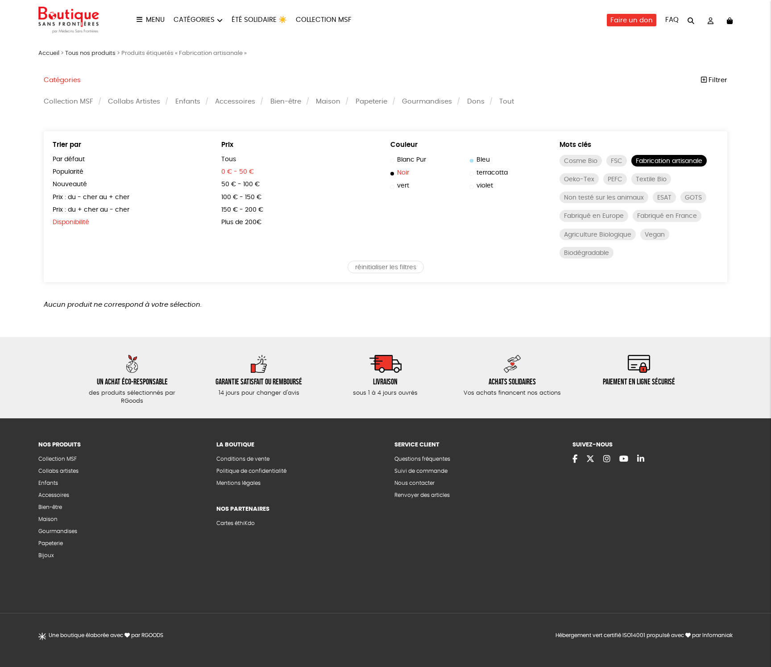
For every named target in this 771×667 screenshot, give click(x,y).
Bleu (483, 160)
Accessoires (235, 101)
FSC (616, 161)
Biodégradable (586, 253)
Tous (228, 159)
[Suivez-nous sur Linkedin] (640, 459)
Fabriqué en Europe (594, 216)
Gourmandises (427, 101)
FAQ (672, 20)
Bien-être (285, 101)
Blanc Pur (411, 160)
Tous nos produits (90, 53)
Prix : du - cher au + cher (91, 197)
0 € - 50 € (237, 172)
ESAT (664, 198)
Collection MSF (324, 20)
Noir (403, 173)
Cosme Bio (580, 161)
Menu (155, 20)
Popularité (68, 172)
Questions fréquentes (422, 459)
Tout (506, 101)
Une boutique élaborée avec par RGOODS (106, 635)
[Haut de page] (753, 631)
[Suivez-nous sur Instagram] (606, 459)
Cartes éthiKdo (235, 523)
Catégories (194, 20)
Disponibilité (71, 222)
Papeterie (371, 101)
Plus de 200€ (241, 222)
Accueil (48, 53)
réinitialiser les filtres (385, 267)
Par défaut (69, 159)
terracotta (492, 173)
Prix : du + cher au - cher (91, 210)
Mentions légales (238, 483)
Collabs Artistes (134, 101)
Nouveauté (70, 184)
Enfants (187, 101)
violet (485, 186)
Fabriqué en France (667, 216)
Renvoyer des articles (422, 495)
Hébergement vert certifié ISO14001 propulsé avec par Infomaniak (644, 635)
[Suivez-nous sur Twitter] (590, 459)
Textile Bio (651, 179)
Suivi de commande (421, 471)
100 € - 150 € (241, 197)
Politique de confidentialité (251, 471)
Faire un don (631, 20)
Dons (476, 101)
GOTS (693, 198)
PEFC (615, 179)
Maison (328, 101)
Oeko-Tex (579, 179)
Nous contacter (414, 483)
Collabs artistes (58, 471)
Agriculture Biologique (597, 235)
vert (403, 186)
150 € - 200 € (242, 210)
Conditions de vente (242, 459)
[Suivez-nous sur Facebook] (574, 459)
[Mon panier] (730, 20)
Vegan (655, 235)
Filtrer (717, 80)
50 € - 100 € (240, 184)
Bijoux (46, 555)
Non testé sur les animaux (604, 198)
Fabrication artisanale (669, 161)
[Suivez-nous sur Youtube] (623, 459)
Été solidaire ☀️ (259, 20)
